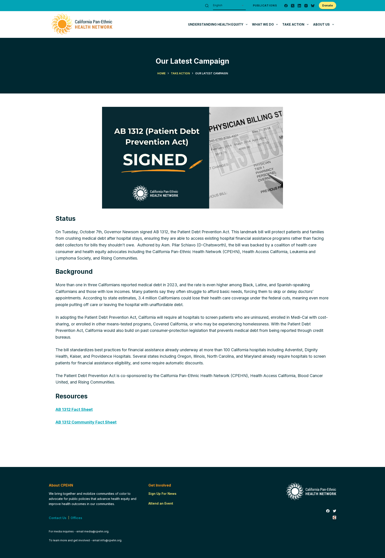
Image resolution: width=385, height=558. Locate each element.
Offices (76, 518)
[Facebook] (286, 5)
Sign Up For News (162, 493)
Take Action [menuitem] (293, 24)
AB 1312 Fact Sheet (74, 409)
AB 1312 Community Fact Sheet (86, 422)
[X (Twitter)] (292, 5)
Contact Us (57, 518)
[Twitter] (334, 511)
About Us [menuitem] (321, 24)
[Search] (207, 5)
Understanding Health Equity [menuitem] (215, 24)
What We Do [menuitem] (263, 24)
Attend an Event (160, 503)
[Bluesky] (312, 5)
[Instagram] (306, 5)
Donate (327, 5)
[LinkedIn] (299, 5)
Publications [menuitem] (265, 5)
